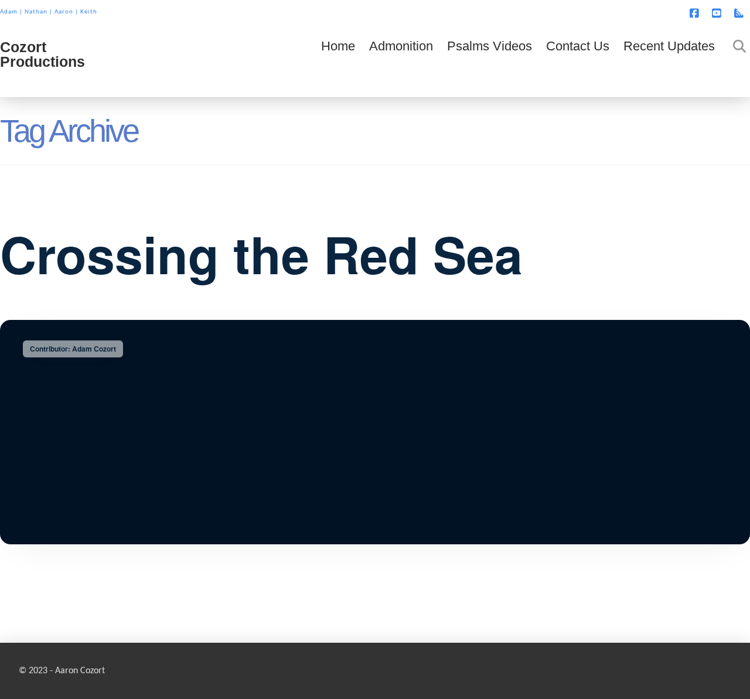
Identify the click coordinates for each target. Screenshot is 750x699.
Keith (88, 12)
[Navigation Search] (736, 62)
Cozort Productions (42, 54)
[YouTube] (718, 13)
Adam (9, 12)
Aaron (63, 12)
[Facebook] (696, 13)
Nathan (36, 12)
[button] (739, 11)
